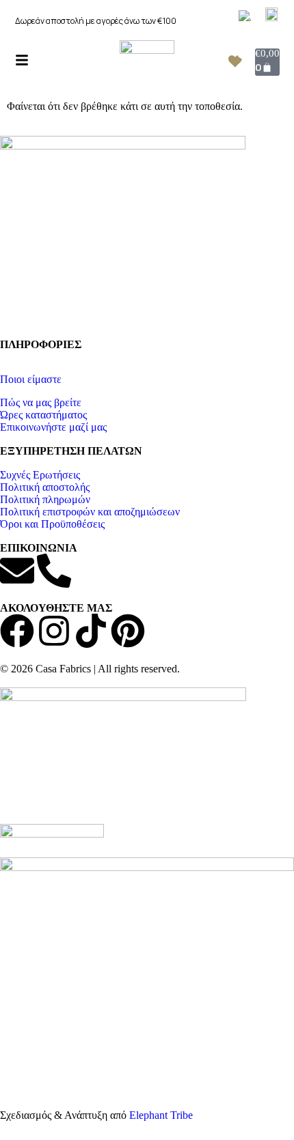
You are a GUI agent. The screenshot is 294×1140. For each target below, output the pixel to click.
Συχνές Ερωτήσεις (40, 475)
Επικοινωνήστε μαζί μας (53, 427)
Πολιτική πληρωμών (45, 499)
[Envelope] (17, 571)
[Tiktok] (91, 631)
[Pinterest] (128, 631)
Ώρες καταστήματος (43, 415)
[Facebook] (17, 631)
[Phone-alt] (54, 571)
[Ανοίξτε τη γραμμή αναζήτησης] (46, 59)
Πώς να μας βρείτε (40, 402)
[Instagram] (54, 631)
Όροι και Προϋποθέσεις (52, 524)
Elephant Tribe (161, 1115)
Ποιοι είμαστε (31, 379)
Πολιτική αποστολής (45, 487)
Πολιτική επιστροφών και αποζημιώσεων (90, 511)
